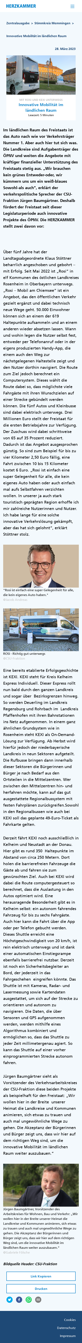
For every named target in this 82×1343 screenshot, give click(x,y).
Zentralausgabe (18, 23)
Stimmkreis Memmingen (52, 23)
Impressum (68, 1336)
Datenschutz (66, 1328)
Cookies (70, 1320)
